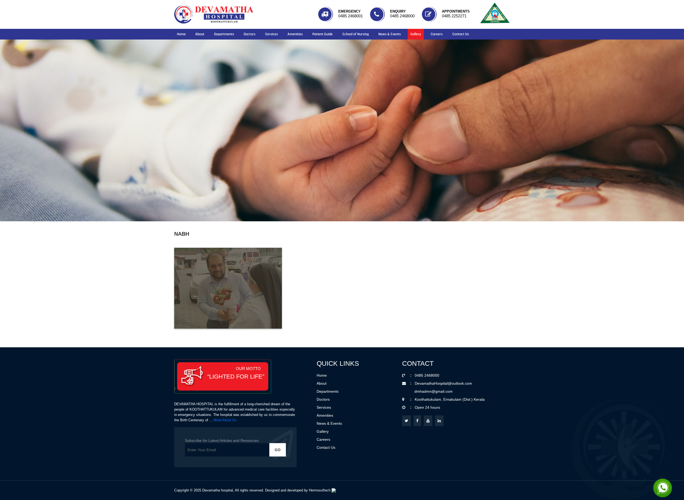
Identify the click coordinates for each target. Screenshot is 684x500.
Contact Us (460, 34)
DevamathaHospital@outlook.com (443, 383)
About (199, 34)
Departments (224, 34)
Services (271, 34)
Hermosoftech (320, 490)
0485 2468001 (350, 16)
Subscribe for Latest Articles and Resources (222, 440)
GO (278, 450)
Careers (437, 34)
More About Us (224, 420)
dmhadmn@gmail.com (433, 391)
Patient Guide (322, 34)
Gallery (415, 34)
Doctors (249, 34)
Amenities (295, 34)
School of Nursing (355, 34)
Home (181, 34)
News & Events (389, 34)
